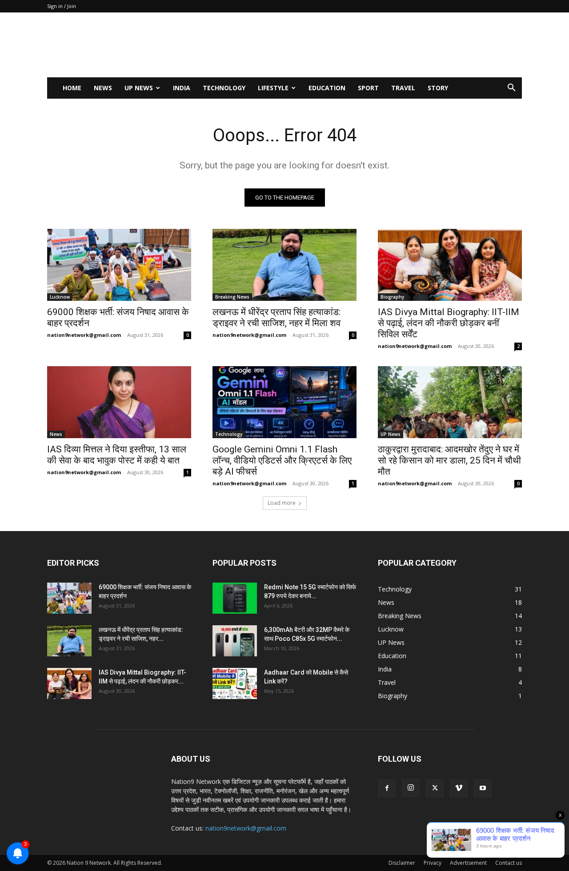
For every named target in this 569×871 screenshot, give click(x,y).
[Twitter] (435, 788)
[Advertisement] (360, 45)
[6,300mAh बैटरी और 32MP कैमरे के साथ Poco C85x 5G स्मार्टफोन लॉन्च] (234, 640)
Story (438, 88)
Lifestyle (273, 88)
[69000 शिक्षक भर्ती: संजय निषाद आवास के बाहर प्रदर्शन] (119, 265)
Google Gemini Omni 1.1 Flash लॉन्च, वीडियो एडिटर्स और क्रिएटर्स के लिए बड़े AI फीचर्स (282, 460)
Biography (392, 297)
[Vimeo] (459, 788)
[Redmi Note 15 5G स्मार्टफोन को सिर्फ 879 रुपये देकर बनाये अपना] (234, 598)
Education (327, 88)
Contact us (508, 863)
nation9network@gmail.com (84, 335)
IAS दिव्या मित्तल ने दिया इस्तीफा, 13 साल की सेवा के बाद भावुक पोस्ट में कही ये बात (116, 455)
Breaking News (232, 297)
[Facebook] (387, 788)
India (181, 88)
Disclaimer (402, 863)
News (103, 88)
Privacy (432, 863)
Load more (282, 503)
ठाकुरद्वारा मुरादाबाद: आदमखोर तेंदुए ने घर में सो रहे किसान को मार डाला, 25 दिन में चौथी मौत (449, 460)
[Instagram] (411, 788)
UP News (138, 88)
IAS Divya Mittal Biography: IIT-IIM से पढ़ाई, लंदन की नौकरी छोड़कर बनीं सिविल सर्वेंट (448, 323)
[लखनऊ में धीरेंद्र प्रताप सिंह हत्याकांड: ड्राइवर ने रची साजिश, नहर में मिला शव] (284, 265)
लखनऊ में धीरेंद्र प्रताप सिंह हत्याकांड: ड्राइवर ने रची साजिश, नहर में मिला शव (276, 317)
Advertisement (468, 863)
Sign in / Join (61, 6)
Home (72, 88)
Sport (368, 88)
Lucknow (60, 297)
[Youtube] (483, 788)
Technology (224, 88)
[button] (511, 88)
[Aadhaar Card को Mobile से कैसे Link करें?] (234, 683)
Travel (403, 88)
